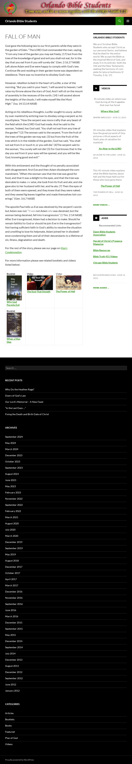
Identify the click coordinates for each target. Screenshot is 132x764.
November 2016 (14, 597)
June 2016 (10, 610)
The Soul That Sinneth (38, 291)
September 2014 (14, 647)
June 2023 (10, 480)
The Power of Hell (110, 185)
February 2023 (13, 492)
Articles (9, 713)
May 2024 (10, 442)
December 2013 (13, 659)
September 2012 (14, 678)
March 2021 (11, 517)
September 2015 (14, 628)
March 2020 (11, 535)
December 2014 (13, 641)
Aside (104, 218)
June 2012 (10, 684)
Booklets (9, 719)
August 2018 (12, 560)
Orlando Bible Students (21, 21)
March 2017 (11, 585)
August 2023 (12, 473)
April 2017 (11, 579)
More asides (101, 287)
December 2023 (13, 455)
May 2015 (10, 634)
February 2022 (13, 511)
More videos (101, 205)
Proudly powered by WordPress (19, 759)
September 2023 (14, 467)
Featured (10, 731)
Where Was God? (102, 117)
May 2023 (10, 486)
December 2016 (13, 591)
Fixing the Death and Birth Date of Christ (27, 414)
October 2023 (12, 461)
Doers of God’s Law (15, 395)
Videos (105, 88)
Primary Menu (128, 21)
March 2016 (11, 616)
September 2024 (14, 436)
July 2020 (10, 529)
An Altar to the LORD (104, 154)
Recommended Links (104, 275)
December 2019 (13, 542)
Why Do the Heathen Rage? (19, 389)
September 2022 (14, 504)
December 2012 (13, 672)
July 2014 (10, 653)
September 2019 (14, 548)
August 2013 (12, 665)
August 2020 (12, 523)
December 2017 (13, 566)
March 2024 (11, 449)
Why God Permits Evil (13, 303)
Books (8, 725)
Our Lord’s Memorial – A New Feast (24, 401)
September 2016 (14, 603)
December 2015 (13, 622)
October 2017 (12, 572)
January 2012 (12, 690)
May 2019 (10, 554)
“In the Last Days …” (15, 408)
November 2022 (14, 498)
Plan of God (11, 737)
